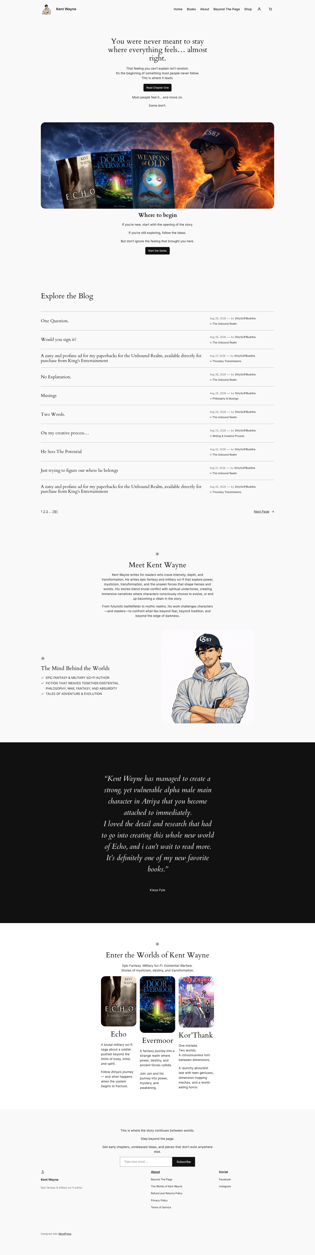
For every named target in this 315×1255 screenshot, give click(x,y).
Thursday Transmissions (227, 361)
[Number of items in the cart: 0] (270, 9)
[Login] (259, 9)
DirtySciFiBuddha (245, 318)
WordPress (65, 1233)
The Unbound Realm (225, 323)
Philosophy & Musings (225, 398)
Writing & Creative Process (228, 435)
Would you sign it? (58, 339)
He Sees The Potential (61, 451)
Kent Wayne (66, 9)
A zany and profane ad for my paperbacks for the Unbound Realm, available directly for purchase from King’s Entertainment (121, 358)
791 (55, 511)
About (155, 1172)
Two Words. (53, 414)
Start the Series (157, 250)
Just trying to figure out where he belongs (79, 470)
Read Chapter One (157, 87)
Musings (49, 395)
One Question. (55, 321)
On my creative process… (65, 433)
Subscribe (184, 1162)
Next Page (264, 511)
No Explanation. (56, 377)
